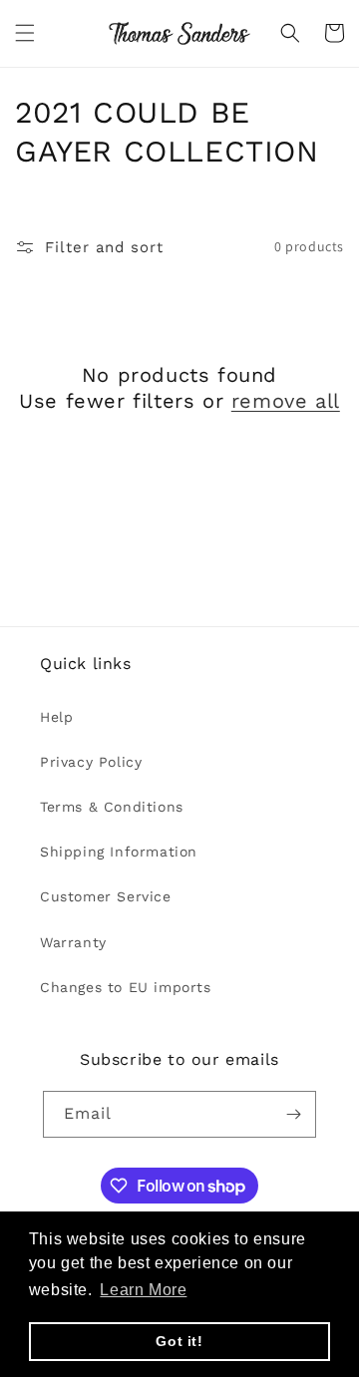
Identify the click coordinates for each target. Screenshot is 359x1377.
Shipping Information (118, 852)
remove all (285, 401)
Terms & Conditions (111, 807)
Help (56, 717)
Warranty (73, 942)
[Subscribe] (293, 1114)
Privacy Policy (91, 762)
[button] (25, 33)
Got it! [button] (179, 1341)
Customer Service (106, 896)
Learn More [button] (143, 1289)
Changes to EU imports (125, 987)
